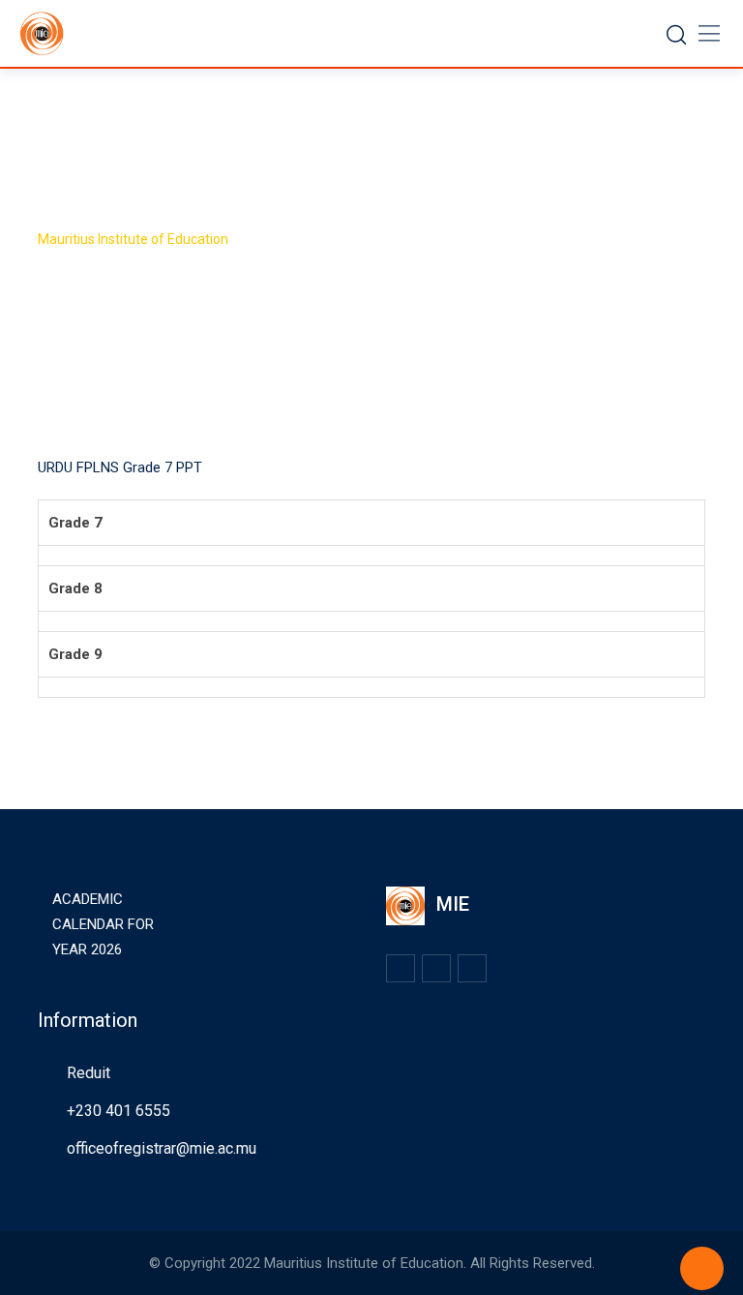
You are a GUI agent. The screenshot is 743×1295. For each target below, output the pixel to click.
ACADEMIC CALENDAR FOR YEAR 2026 (103, 924)
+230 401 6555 (118, 1110)
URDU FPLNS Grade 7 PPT (120, 467)
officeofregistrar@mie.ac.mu (161, 1148)
